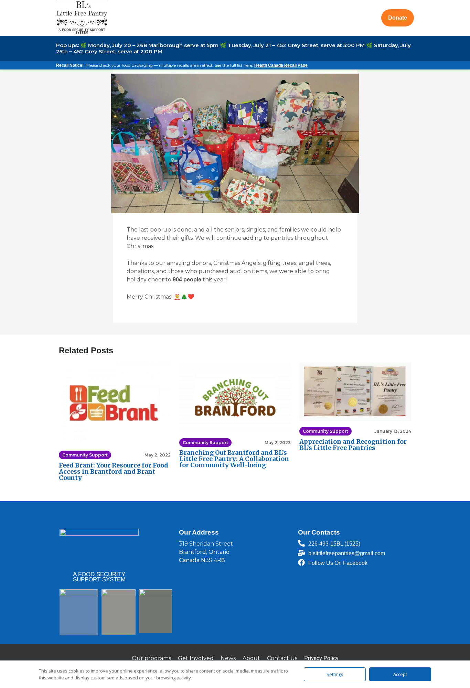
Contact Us (282, 658)
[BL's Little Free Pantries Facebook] (301, 562)
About (251, 658)
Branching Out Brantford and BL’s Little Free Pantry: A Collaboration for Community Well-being (234, 459)
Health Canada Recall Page (281, 65)
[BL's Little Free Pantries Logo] (82, 14)
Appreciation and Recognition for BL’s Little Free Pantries (353, 445)
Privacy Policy (321, 658)
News (228, 658)
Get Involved (196, 658)
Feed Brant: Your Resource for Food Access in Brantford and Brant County (113, 471)
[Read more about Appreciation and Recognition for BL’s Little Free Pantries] (355, 391)
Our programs (151, 658)
